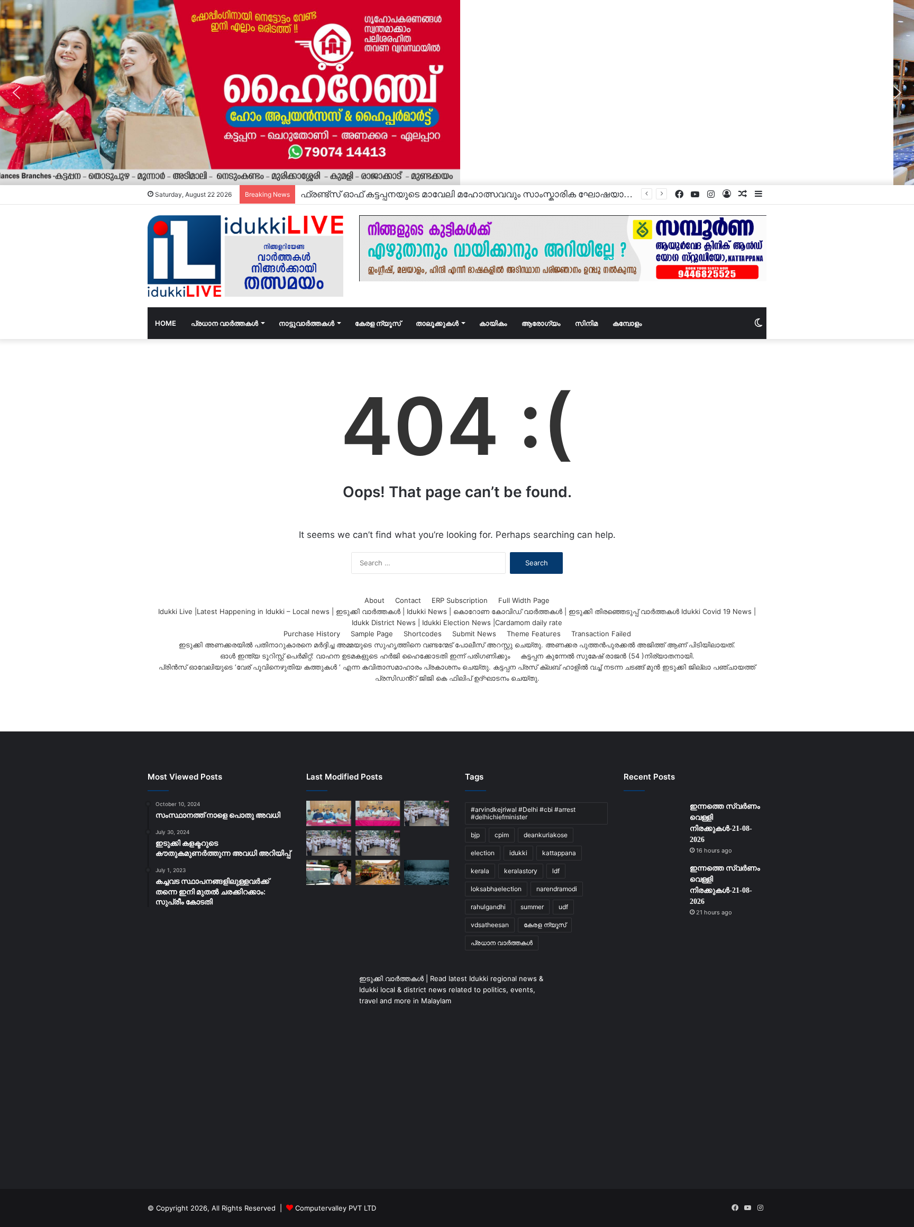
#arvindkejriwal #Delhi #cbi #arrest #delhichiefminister (523, 813)
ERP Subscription (460, 600)
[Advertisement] (245, 1071)
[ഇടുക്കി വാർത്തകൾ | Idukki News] (245, 256)
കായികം (493, 323)
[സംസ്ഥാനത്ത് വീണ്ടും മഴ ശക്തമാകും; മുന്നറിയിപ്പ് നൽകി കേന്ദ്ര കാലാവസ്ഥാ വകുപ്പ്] (426, 872)
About (374, 600)
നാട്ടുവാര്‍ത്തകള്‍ (306, 323)
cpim (502, 835)
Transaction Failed (601, 633)
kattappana (559, 853)
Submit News (474, 633)
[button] (16, 92)
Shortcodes (423, 633)
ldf (556, 871)
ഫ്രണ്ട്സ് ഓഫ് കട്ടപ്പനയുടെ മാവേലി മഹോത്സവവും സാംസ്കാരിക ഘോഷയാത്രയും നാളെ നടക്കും (508, 194)
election (483, 853)
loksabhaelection (496, 889)
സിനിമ (586, 323)
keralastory (520, 871)
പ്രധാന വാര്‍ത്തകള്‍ (224, 323)
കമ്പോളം (627, 323)
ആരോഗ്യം (541, 323)
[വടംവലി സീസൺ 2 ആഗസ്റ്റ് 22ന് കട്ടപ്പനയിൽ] (328, 813)
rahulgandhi (488, 907)
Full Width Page (524, 600)
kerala (480, 871)
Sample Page (372, 633)
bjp (475, 835)
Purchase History (312, 633)
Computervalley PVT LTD (335, 1208)
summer (532, 907)
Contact (408, 600)
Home (165, 323)
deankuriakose (546, 835)
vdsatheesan (490, 925)
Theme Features (534, 633)
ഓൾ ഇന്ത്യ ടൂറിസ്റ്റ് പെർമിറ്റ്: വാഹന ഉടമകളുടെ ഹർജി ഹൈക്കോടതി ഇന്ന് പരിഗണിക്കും (365, 656)
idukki (518, 853)
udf (563, 907)
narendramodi (556, 889)
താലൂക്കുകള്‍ (437, 323)
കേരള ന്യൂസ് (378, 323)
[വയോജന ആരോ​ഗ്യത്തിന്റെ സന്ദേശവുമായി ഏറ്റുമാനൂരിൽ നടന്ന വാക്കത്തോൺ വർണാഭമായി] (426, 813)
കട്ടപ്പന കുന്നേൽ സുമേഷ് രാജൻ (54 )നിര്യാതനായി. (607, 656)
